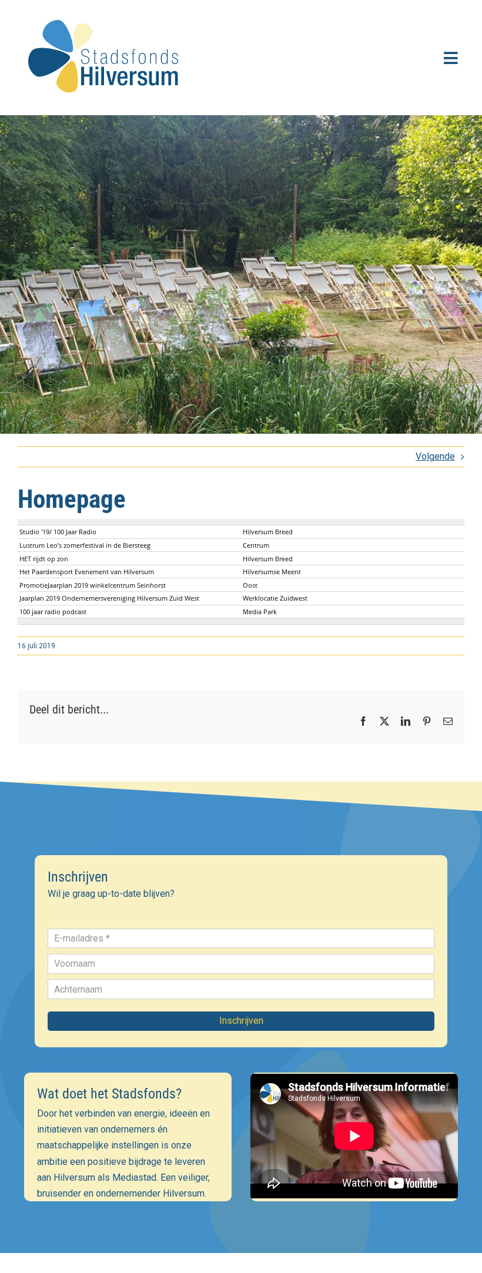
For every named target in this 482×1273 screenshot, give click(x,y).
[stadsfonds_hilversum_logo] (106, 12)
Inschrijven (241, 1020)
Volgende (435, 456)
